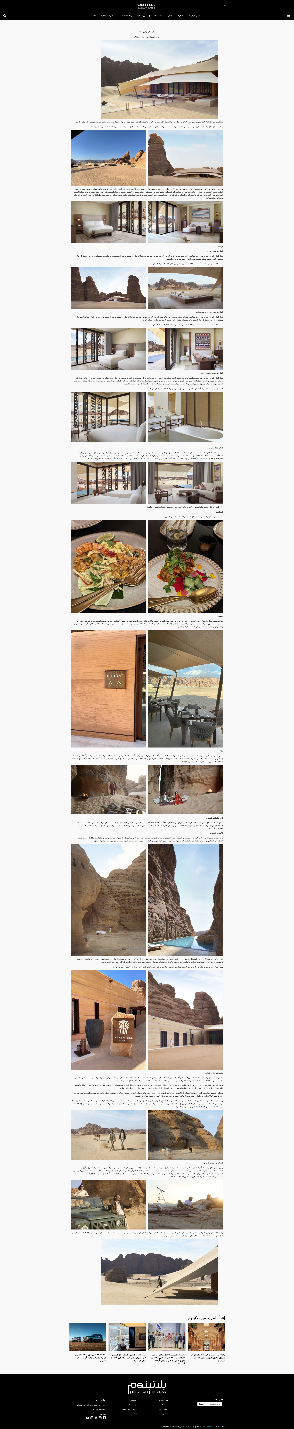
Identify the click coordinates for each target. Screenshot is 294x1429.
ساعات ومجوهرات (196, 15)
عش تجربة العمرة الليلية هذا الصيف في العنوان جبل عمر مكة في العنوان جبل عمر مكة (128, 1357)
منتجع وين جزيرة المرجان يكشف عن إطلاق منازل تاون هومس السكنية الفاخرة (207, 1357)
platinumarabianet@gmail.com (91, 1405)
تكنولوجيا (180, 15)
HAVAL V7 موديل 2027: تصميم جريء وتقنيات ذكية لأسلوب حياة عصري (90, 1357)
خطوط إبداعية (166, 15)
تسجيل (201, 1404)
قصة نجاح (152, 15)
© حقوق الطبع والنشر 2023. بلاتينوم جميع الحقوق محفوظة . (183, 1426)
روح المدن (141, 15)
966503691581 (99, 1410)
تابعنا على (102, 1414)
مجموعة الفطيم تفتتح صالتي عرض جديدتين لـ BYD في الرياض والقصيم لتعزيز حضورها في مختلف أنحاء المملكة (168, 1359)
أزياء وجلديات (127, 15)
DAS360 (209, 1426)
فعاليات (93, 15)
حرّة (221, 750)
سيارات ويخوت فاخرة (109, 15)
